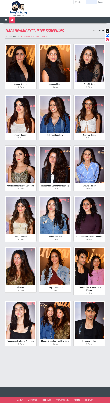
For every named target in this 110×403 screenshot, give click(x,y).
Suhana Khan (54, 84)
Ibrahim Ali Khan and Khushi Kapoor (89, 289)
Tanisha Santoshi (55, 236)
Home (8, 36)
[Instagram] (107, 40)
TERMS (77, 400)
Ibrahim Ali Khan (89, 341)
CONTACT (89, 400)
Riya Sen (20, 287)
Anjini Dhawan (21, 236)
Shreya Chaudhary (55, 287)
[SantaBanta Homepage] (18, 8)
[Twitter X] (107, 31)
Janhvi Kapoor (21, 134)
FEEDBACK (46, 400)
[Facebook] (107, 35)
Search (101, 2)
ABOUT (20, 400)
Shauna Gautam (89, 185)
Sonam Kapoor (20, 84)
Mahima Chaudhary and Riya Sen (55, 341)
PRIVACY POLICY (62, 400)
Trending (101, 30)
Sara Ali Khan (89, 84)
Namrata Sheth (89, 134)
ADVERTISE (32, 400)
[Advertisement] (73, 10)
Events (16, 36)
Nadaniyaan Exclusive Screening (20, 185)
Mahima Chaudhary (55, 134)
